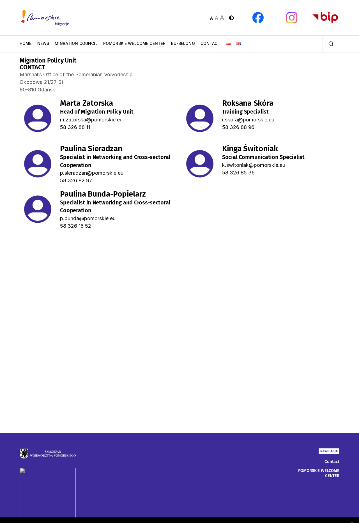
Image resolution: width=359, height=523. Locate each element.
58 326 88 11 (75, 127)
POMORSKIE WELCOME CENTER (134, 43)
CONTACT (210, 43)
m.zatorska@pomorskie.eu (91, 120)
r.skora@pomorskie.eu (248, 120)
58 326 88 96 (238, 127)
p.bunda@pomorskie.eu (88, 218)
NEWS (43, 43)
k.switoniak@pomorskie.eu (253, 165)
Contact (332, 461)
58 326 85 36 (238, 173)
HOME (26, 43)
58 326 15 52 (75, 226)
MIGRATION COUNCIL (76, 43)
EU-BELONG (183, 43)
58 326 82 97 (76, 180)
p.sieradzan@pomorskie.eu (91, 173)
